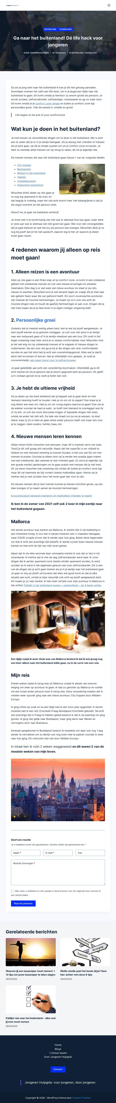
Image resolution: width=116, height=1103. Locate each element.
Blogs (58, 1048)
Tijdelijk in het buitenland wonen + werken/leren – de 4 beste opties (62, 585)
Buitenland (50, 29)
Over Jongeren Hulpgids (58, 1056)
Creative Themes (81, 1097)
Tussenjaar (65, 29)
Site (80, 852)
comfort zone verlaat (47, 103)
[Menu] (109, 5)
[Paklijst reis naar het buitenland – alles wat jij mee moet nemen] (31, 999)
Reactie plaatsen (23, 903)
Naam (17, 852)
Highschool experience (30, 185)
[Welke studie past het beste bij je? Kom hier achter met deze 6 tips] (85, 952)
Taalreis (21, 177)
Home (58, 1044)
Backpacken (24, 169)
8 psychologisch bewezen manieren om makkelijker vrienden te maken (51, 495)
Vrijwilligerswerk (26, 181)
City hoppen (24, 165)
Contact (58, 1069)
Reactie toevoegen (24, 863)
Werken (21, 173)
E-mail (50, 852)
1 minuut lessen (58, 1052)
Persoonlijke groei (35, 320)
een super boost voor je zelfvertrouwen (53, 360)
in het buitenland (35, 173)
